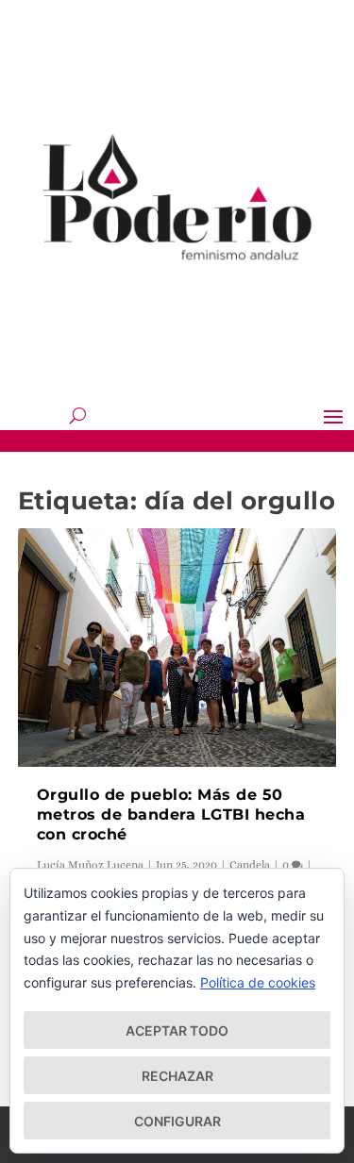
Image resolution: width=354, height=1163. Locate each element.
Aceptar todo (177, 1030)
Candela (249, 865)
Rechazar (177, 1076)
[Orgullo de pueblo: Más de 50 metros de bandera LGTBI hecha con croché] (177, 647)
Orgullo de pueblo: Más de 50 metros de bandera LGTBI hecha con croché (171, 814)
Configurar (177, 1121)
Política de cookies (257, 982)
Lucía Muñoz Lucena (90, 865)
